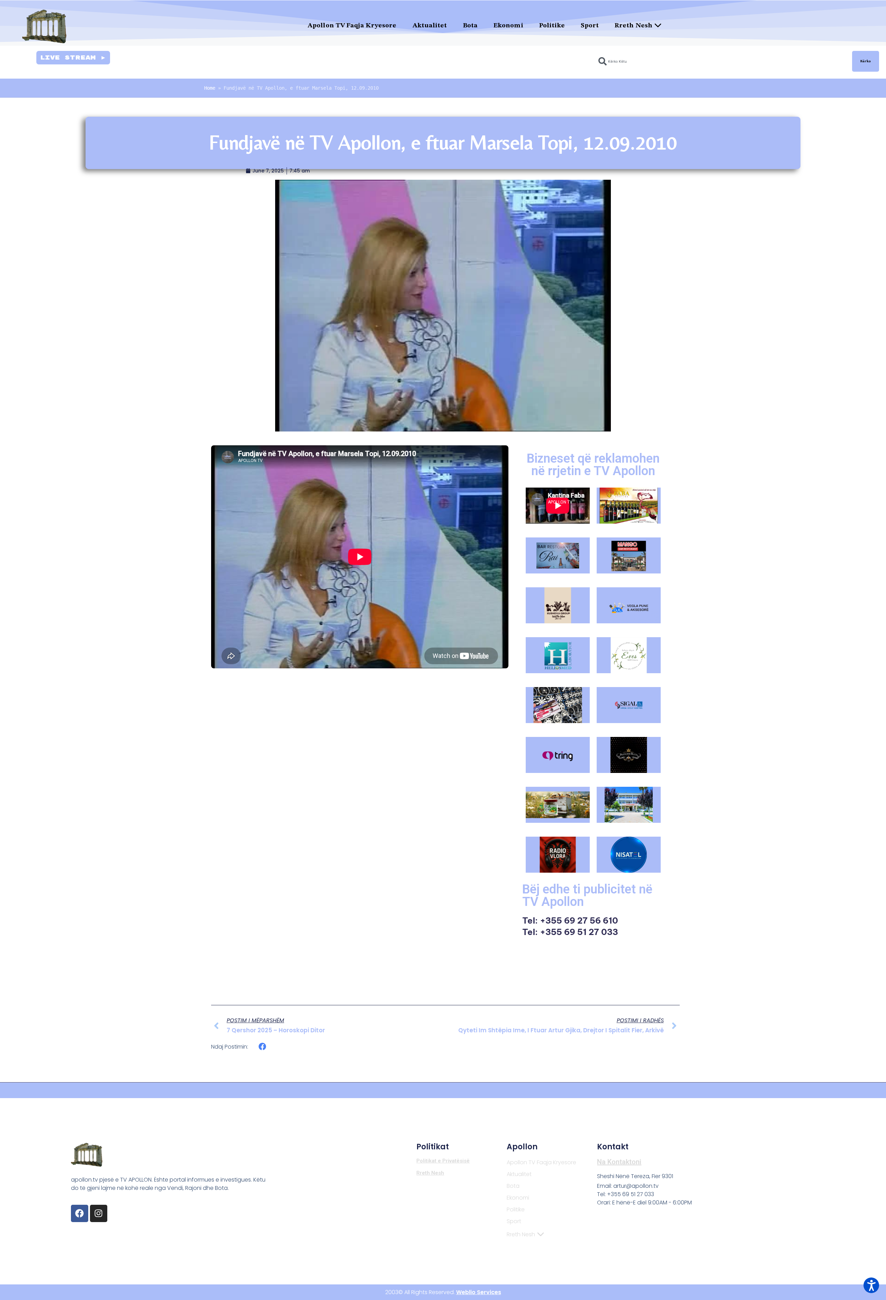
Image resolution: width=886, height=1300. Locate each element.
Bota (470, 26)
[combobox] (721, 61)
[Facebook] (79, 1213)
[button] (262, 1047)
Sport (590, 26)
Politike (552, 26)
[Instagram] (98, 1213)
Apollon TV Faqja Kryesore (352, 26)
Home (209, 88)
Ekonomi (508, 26)
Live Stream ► (73, 57)
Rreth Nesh (633, 26)
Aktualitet (430, 26)
